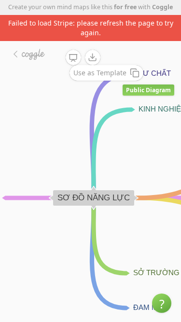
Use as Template (99, 72)
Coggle (162, 7)
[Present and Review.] (73, 58)
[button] (161, 303)
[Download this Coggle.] (92, 57)
